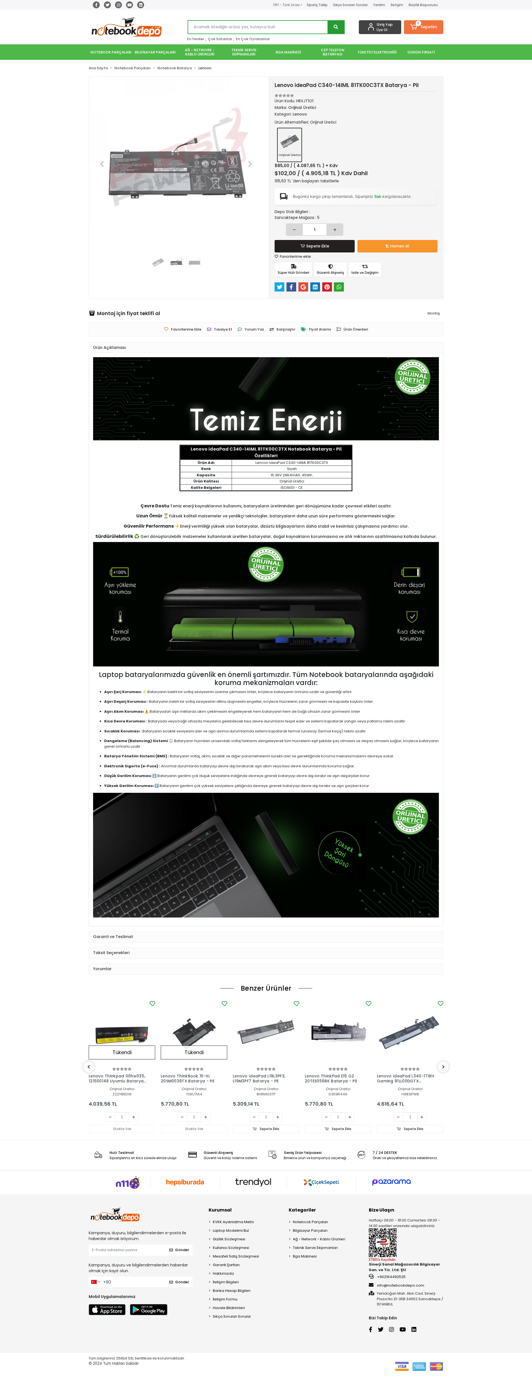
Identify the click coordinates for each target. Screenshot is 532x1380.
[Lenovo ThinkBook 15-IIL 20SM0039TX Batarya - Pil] (194, 1033)
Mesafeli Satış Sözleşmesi (236, 1256)
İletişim (397, 4)
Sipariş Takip (317, 4)
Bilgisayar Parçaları (310, 1230)
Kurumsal (220, 1210)
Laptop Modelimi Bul (231, 1230)
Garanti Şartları (226, 1264)
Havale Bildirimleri (229, 1307)
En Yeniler (195, 39)
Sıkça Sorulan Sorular (350, 4)
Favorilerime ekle (295, 256)
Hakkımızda (223, 1273)
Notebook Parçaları (310, 1222)
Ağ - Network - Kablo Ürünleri (319, 1239)
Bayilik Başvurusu (423, 4)
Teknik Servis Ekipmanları (315, 1247)
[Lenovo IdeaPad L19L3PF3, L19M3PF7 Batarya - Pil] (266, 1033)
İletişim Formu (225, 1299)
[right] (443, 1067)
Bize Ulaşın (381, 1210)
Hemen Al (399, 246)
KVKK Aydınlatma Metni (233, 1222)
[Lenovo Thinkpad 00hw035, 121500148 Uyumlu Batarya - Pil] (122, 1033)
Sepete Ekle (317, 246)
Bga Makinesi (305, 1256)
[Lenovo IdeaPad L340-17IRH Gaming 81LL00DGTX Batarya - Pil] (410, 1033)
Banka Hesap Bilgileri (231, 1290)
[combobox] (95, 1282)
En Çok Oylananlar (253, 39)
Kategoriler (302, 1210)
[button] (424, 27)
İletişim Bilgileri (226, 1282)
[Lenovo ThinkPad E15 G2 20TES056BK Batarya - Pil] (338, 1033)
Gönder (182, 1250)
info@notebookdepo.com (400, 1285)
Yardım (379, 4)
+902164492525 (391, 1276)
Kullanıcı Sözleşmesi (231, 1247)
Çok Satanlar (220, 39)
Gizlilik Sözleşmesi (229, 1239)
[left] (89, 1067)
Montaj (434, 313)
